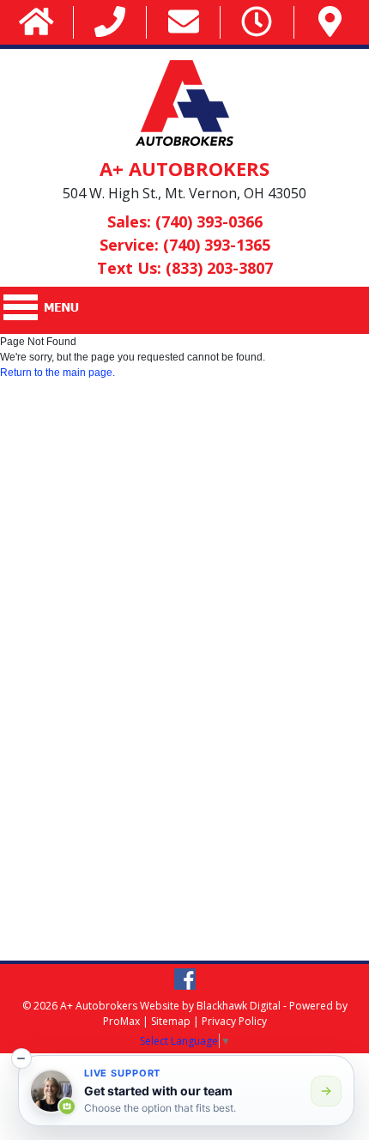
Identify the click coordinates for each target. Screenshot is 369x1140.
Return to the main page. (57, 373)
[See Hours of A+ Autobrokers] (256, 22)
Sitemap (171, 1021)
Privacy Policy (234, 1021)
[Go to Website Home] (36, 22)
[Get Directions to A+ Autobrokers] (330, 22)
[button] (21, 1058)
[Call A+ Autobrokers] (109, 22)
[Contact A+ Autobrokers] (183, 22)
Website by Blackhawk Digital (210, 1005)
